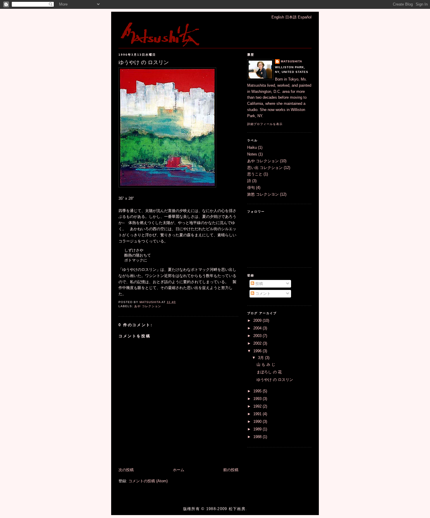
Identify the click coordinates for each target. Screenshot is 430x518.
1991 (258, 414)
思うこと (254, 174)
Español (305, 17)
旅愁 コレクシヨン (263, 194)
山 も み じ (266, 364)
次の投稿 (126, 470)
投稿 (258, 283)
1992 (258, 406)
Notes (252, 154)
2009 (258, 320)
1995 (258, 391)
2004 (258, 328)
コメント (262, 293)
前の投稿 (230, 470)
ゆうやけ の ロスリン (275, 379)
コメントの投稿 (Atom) (148, 481)
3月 (261, 357)
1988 (258, 437)
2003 (258, 336)
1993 (258, 398)
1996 (258, 351)
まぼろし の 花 (269, 372)
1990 (258, 421)
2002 (258, 343)
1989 (258, 429)
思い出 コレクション (265, 167)
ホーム (178, 470)
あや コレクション (147, 306)
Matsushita (291, 61)
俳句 (251, 187)
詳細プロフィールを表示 (265, 124)
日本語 (291, 17)
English (277, 17)
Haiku (252, 147)
